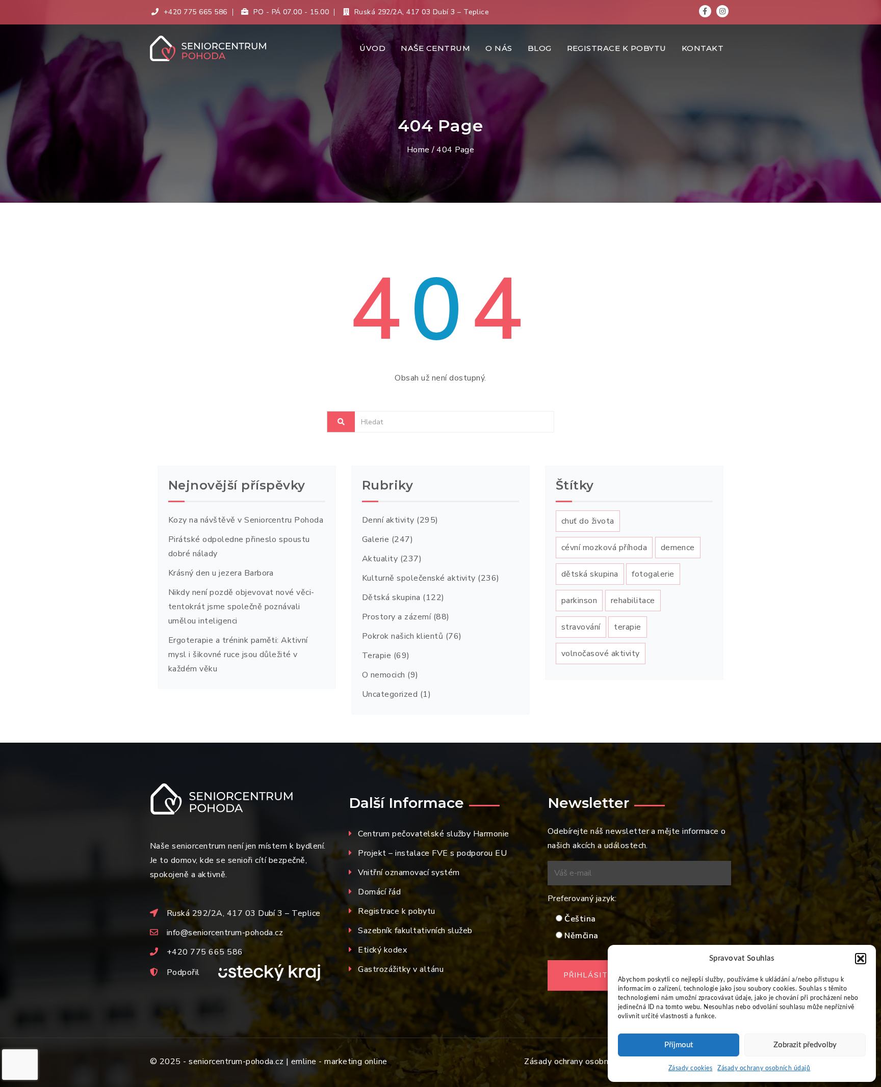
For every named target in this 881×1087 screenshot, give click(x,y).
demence (678, 547)
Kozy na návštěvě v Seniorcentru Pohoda (245, 520)
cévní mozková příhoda (604, 547)
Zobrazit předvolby (805, 1045)
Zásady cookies (690, 1068)
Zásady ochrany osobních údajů (763, 1068)
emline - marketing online (339, 1061)
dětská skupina (589, 574)
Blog (540, 48)
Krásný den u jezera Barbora (221, 573)
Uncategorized (390, 694)
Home (418, 149)
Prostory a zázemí (396, 616)
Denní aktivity (388, 520)
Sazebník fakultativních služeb (415, 930)
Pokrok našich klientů (402, 636)
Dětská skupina (391, 597)
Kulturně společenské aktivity (419, 578)
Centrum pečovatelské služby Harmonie (433, 833)
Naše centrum (435, 48)
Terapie (376, 655)
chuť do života (587, 521)
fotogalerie (653, 574)
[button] (861, 959)
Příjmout (678, 1045)
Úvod (372, 48)
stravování (581, 627)
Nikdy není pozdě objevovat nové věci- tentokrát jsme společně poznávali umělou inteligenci (241, 607)
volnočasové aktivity (600, 653)
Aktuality (380, 558)
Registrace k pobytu (616, 48)
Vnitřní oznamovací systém (408, 872)
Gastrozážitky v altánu (401, 969)
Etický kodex (382, 950)
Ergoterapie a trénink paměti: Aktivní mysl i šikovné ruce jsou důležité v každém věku (238, 654)
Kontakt (702, 48)
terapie (627, 627)
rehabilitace (633, 600)
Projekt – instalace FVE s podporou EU (432, 853)
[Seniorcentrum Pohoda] (217, 48)
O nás (498, 48)
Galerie (375, 539)
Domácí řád (379, 892)
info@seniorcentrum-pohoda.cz (225, 932)
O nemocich (383, 675)
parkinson (579, 600)
